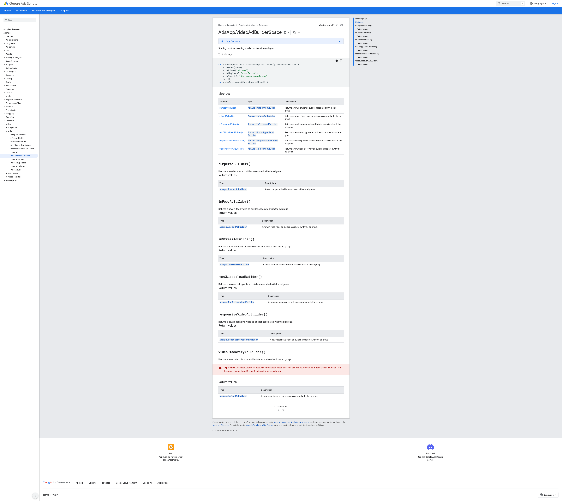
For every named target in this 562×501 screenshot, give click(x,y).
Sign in (555, 3)
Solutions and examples (43, 10)
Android (79, 483)
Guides (7, 10)
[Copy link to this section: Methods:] (234, 94)
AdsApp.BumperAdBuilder (261, 107)
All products (162, 483)
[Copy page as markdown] (294, 32)
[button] (19, 33)
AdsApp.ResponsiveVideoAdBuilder (239, 339)
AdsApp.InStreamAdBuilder (262, 124)
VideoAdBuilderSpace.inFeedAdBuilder (258, 368)
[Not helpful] (341, 25)
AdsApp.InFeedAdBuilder (261, 116)
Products (231, 25)
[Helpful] (337, 25)
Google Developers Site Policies (259, 425)
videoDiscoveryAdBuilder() (232, 149)
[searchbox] (20, 20)
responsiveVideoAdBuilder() (232, 140)
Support (65, 10)
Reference (21, 10)
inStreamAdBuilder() (229, 124)
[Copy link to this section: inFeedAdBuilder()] (253, 202)
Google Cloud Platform (126, 483)
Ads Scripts (29, 4)
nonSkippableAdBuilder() (231, 132)
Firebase (106, 483)
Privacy (55, 495)
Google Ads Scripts (247, 25)
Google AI (147, 483)
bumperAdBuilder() (228, 108)
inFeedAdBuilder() (228, 116)
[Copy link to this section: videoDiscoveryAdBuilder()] (268, 352)
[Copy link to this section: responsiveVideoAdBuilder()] (270, 314)
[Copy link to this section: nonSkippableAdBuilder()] (265, 277)
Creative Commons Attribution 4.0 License (292, 422)
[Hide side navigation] (35, 496)
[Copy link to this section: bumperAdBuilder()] (254, 164)
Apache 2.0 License (221, 425)
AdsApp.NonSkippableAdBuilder (237, 302)
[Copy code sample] (341, 60)
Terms (46, 495)
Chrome (92, 483)
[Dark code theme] (336, 60)
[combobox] (510, 3)
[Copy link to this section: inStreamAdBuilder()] (257, 239)
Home (220, 25)
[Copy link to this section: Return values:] (240, 175)
